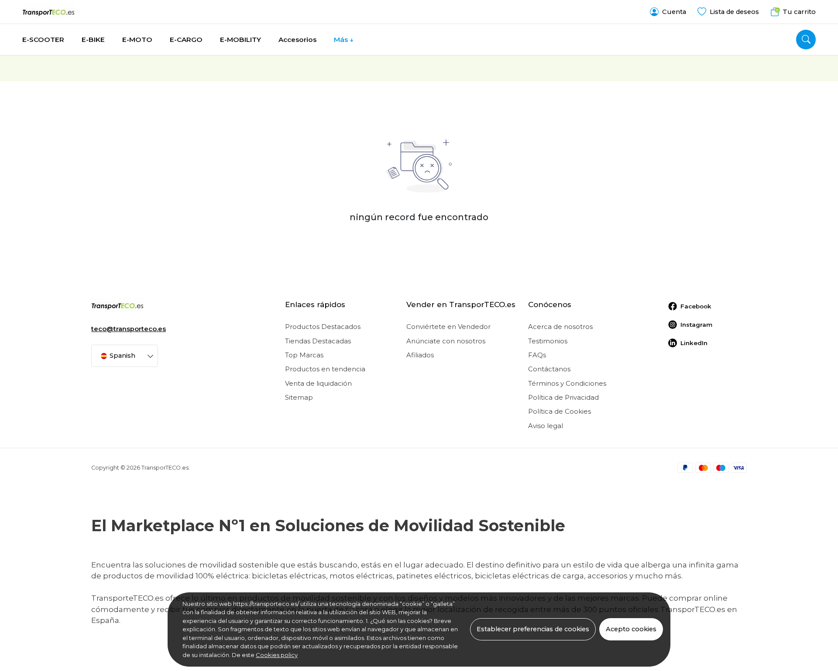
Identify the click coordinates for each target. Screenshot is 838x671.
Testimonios (547, 341)
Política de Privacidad (563, 397)
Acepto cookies (631, 629)
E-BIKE (93, 39)
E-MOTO (137, 39)
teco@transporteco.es (128, 329)
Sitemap (299, 397)
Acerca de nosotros (560, 327)
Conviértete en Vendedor (448, 327)
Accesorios (297, 39)
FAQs (537, 355)
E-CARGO (186, 39)
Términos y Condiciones (567, 383)
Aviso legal (545, 426)
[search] (806, 39)
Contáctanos (549, 369)
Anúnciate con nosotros (445, 341)
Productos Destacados (323, 327)
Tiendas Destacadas (318, 341)
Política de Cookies (559, 411)
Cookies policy (277, 654)
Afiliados (420, 355)
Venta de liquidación (318, 383)
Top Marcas (304, 355)
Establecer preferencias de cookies (533, 629)
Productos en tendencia (325, 369)
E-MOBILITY (240, 39)
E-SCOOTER (43, 39)
